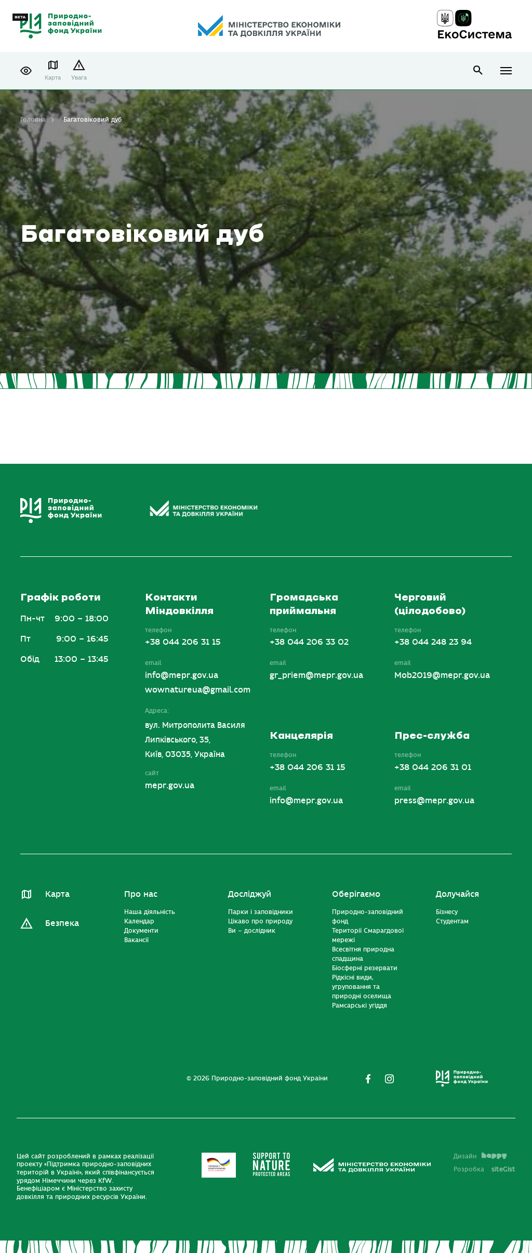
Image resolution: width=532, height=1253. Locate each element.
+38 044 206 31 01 (432, 767)
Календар (139, 921)
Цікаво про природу (260, 921)
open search (478, 70)
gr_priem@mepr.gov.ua (316, 675)
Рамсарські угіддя (359, 1005)
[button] (26, 71)
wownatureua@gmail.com (197, 690)
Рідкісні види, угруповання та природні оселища (361, 987)
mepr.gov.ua (169, 785)
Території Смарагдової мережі (368, 935)
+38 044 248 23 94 (433, 642)
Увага (79, 77)
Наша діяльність (149, 912)
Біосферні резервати (364, 968)
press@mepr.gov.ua (434, 800)
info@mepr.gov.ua (181, 675)
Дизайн (465, 1156)
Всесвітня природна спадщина (363, 954)
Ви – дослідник (251, 930)
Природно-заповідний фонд (367, 916)
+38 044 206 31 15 (183, 642)
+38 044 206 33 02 (309, 642)
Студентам (452, 921)
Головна (33, 119)
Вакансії (136, 940)
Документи (141, 930)
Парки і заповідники (260, 912)
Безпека (62, 923)
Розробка (484, 1169)
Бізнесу (447, 912)
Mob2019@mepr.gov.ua (442, 675)
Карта (53, 77)
